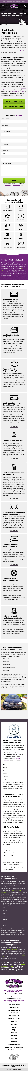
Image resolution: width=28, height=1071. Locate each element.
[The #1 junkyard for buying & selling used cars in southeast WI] (14, 6)
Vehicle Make (5, 150)
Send (14, 181)
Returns (14, 1033)
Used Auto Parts (14, 1018)
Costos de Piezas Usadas (14, 1050)
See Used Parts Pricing (14, 101)
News (14, 1027)
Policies (14, 1035)
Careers (14, 1024)
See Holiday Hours (14, 1004)
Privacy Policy (8, 185)
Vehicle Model (5, 157)
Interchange (14, 1013)
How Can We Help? (7, 163)
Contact (14, 1038)
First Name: (5, 118)
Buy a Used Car (14, 1015)
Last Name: (5, 125)
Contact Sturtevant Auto (14, 106)
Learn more (14, 321)
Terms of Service (16, 185)
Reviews (14, 1041)
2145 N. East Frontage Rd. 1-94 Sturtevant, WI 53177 (14, 990)
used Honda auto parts (13, 965)
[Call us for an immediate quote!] (25, 6)
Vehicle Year (5, 144)
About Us (14, 1021)
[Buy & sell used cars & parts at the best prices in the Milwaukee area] (14, 983)
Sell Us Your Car (14, 1008)
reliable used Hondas (12, 949)
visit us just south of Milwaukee (16, 51)
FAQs (14, 1030)
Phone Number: (6, 131)
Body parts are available (17, 91)
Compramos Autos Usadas (14, 1047)
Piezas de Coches (14, 1044)
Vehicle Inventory (14, 1011)
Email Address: (6, 138)
